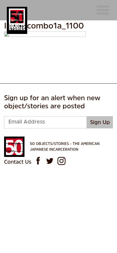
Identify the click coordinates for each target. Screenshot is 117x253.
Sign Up (100, 122)
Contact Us (17, 162)
